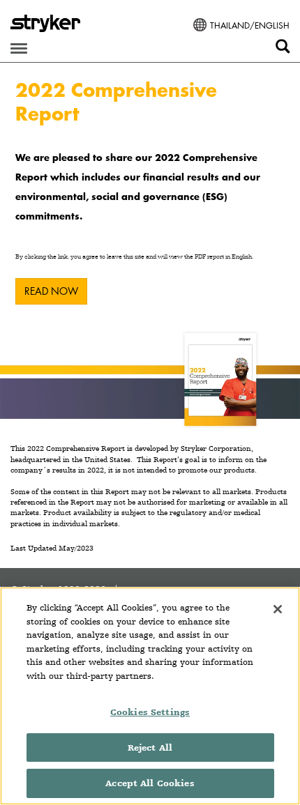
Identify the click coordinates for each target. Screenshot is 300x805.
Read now (51, 291)
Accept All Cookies (149, 783)
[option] (150, 246)
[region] (150, 696)
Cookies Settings (150, 712)
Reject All (150, 747)
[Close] (277, 609)
